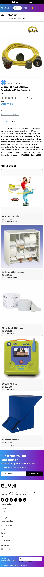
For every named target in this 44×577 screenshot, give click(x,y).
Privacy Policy (5, 518)
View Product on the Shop (10, 115)
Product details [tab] (5, 122)
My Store (17, 18)
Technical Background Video (11, 515)
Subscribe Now (34, 474)
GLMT (3, 512)
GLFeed (29, 2)
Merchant (4, 530)
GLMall (3, 509)
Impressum (5, 545)
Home (9, 18)
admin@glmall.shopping (13, 549)
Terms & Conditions (8, 521)
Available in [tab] (15, 122)
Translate (30, 561)
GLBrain (15, 2)
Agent (3, 536)
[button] (17, 8)
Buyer (3, 533)
